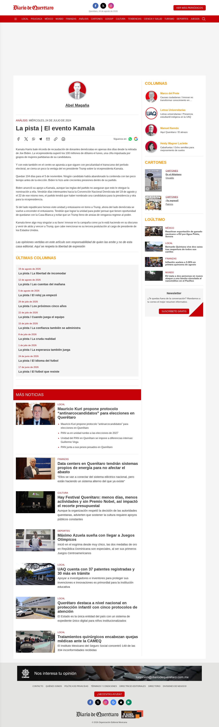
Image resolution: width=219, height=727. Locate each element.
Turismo (169, 19)
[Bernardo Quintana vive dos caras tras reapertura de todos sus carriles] (154, 247)
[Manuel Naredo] (151, 130)
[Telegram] (40, 139)
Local (25, 19)
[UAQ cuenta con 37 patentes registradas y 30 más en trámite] (35, 578)
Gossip (109, 19)
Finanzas (71, 19)
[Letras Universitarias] (151, 113)
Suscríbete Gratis (174, 311)
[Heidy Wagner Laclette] (151, 146)
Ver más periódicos (189, 7)
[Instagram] (111, 6)
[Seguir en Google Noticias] (136, 139)
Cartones (97, 19)
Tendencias (134, 19)
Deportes (182, 19)
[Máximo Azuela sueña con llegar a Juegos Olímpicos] (35, 544)
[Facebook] (95, 6)
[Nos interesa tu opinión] (109, 673)
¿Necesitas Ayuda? (109, 694)
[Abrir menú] (15, 19)
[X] (103, 6)
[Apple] (121, 702)
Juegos (195, 19)
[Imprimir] (63, 139)
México (49, 19)
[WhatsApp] (33, 139)
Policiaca (36, 19)
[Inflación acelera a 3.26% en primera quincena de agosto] (154, 262)
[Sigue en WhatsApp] (130, 139)
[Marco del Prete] (151, 96)
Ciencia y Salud (153, 19)
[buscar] (204, 19)
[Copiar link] (55, 139)
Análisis (83, 19)
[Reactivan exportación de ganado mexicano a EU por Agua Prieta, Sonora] (154, 232)
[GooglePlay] (129, 702)
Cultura (120, 19)
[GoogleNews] (113, 702)
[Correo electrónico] (48, 139)
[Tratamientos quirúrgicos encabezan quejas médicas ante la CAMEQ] (35, 643)
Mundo (59, 19)
